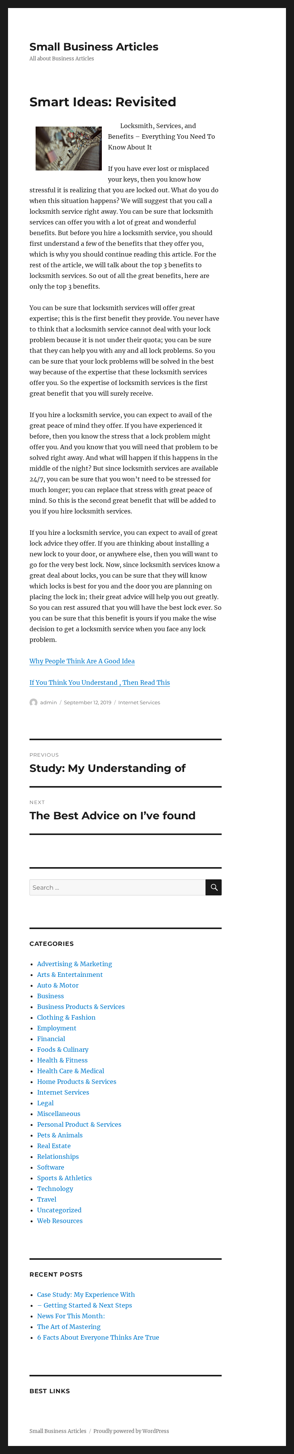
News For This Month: (71, 1316)
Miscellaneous (58, 1114)
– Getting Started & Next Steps (84, 1305)
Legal (45, 1103)
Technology (55, 1188)
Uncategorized (59, 1210)
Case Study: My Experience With (86, 1294)
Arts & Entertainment (70, 974)
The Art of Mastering (69, 1327)
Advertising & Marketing (74, 964)
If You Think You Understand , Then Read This (99, 682)
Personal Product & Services (79, 1124)
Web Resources (60, 1221)
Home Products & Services (76, 1081)
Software (50, 1167)
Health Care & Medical (70, 1071)
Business (50, 996)
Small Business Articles (93, 46)
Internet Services (139, 702)
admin (48, 702)
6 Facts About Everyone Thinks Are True (98, 1337)
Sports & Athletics (64, 1178)
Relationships (58, 1156)
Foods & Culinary (62, 1049)
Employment (57, 1028)
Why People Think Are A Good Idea (82, 661)
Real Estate (54, 1146)
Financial (51, 1039)
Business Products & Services (81, 1006)
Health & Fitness (62, 1060)
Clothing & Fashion (66, 1017)
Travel (46, 1199)
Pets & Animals (60, 1135)
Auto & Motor (57, 985)
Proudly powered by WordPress (131, 1431)
